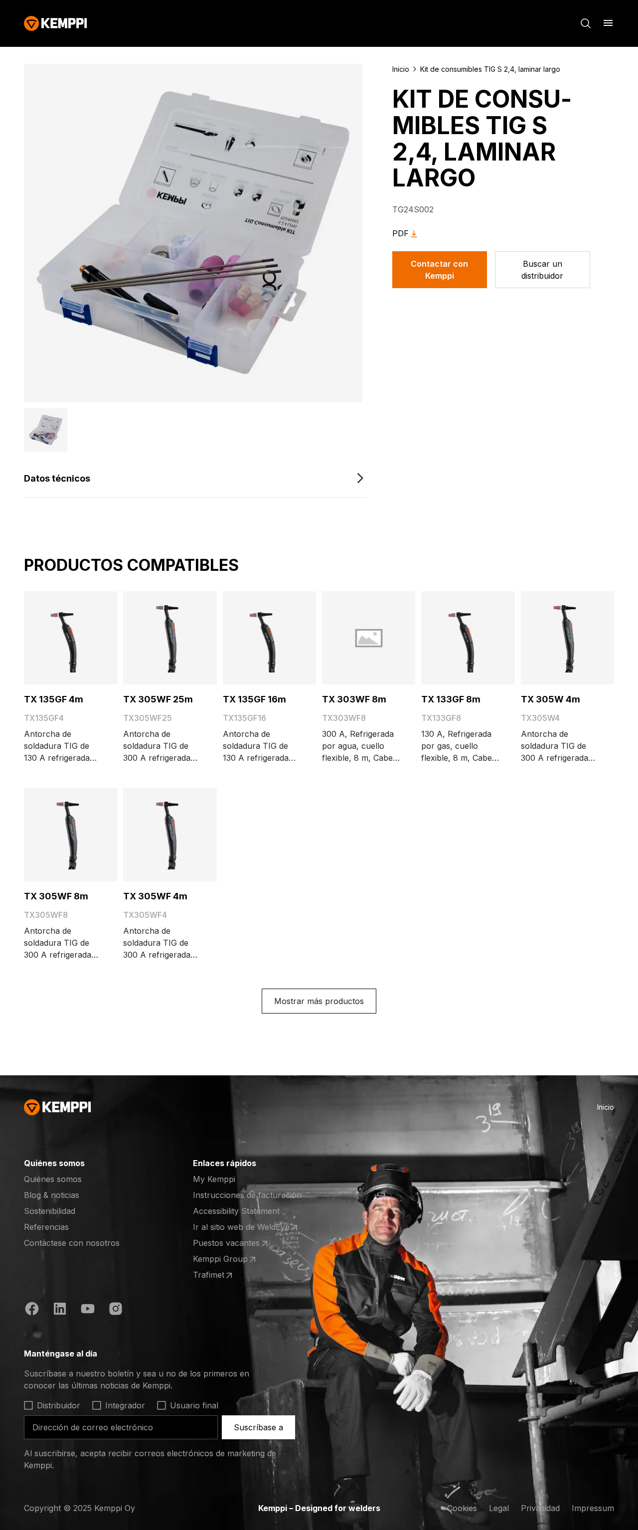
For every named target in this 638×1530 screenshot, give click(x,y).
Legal (499, 1508)
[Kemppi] (55, 23)
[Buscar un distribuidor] (542, 270)
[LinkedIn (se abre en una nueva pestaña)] (60, 1310)
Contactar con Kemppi (439, 270)
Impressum (593, 1508)
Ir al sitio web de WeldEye (241, 1227)
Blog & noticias (51, 1195)
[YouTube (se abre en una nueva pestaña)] (88, 1310)
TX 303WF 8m (354, 699)
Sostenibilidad (49, 1211)
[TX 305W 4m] (567, 638)
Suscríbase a (258, 1427)
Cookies (462, 1508)
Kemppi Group (232, 1259)
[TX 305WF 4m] (169, 834)
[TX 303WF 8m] (369, 638)
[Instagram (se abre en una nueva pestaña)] (116, 1310)
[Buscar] (586, 23)
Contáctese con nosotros (72, 1243)
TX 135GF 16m (254, 699)
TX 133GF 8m (450, 699)
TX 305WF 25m (158, 699)
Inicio (400, 69)
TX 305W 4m (550, 699)
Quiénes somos (53, 1179)
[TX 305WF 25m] (169, 638)
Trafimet (232, 1275)
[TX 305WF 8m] (70, 834)
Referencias (46, 1227)
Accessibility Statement (236, 1211)
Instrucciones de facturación (247, 1195)
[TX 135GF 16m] (269, 638)
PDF (400, 233)
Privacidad (540, 1508)
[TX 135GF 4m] (70, 638)
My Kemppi (214, 1179)
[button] (45, 430)
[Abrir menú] (608, 23)
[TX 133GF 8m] (467, 638)
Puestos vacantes (232, 1243)
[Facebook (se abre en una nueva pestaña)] (32, 1310)
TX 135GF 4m (53, 699)
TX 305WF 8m (56, 896)
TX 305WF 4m (155, 896)
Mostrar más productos (319, 1001)
